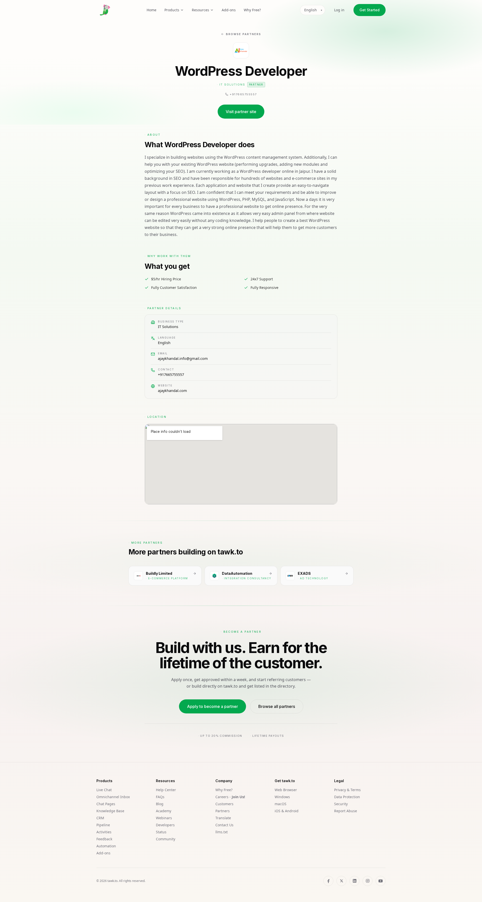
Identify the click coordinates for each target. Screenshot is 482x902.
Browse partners (243, 34)
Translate (223, 817)
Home (151, 10)
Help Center (166, 789)
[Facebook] (328, 881)
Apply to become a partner (212, 706)
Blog (159, 803)
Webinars (164, 817)
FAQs (160, 796)
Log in (339, 10)
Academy (163, 810)
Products (171, 10)
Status (161, 832)
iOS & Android (286, 810)
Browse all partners (276, 706)
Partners (222, 810)
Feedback (104, 839)
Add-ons (229, 10)
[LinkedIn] (354, 881)
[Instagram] (368, 881)
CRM (100, 817)
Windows (282, 796)
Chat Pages (105, 803)
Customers (224, 803)
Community (165, 839)
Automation (106, 846)
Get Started (369, 10)
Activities (103, 832)
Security (341, 803)
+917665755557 (171, 374)
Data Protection (347, 796)
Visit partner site (241, 111)
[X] (341, 881)
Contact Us (224, 825)
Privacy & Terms (347, 789)
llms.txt (221, 832)
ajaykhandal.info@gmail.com (183, 358)
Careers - (230, 796)
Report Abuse (345, 810)
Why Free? (252, 10)
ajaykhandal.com (172, 390)
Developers (165, 825)
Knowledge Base (110, 810)
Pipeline (103, 825)
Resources (200, 10)
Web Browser (286, 789)
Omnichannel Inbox (113, 796)
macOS (280, 803)
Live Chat (104, 789)
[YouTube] (381, 881)
